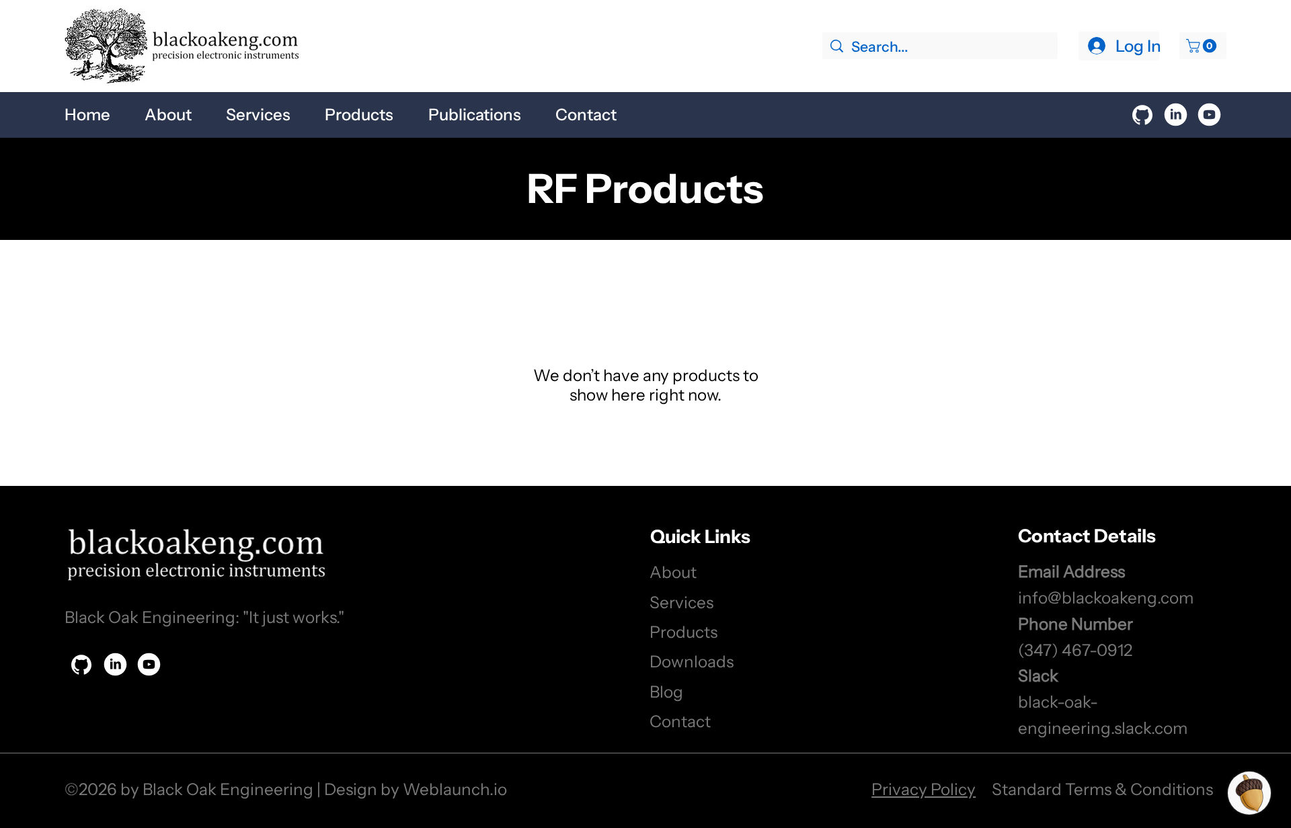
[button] (1203, 45)
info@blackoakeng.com (1106, 597)
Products (683, 632)
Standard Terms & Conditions (1102, 789)
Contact (680, 721)
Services (681, 602)
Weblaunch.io (455, 789)
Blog (666, 691)
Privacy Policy (923, 789)
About (673, 572)
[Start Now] (1142, 115)
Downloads (692, 661)
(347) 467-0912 (1075, 650)
